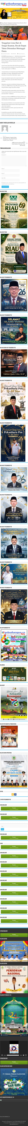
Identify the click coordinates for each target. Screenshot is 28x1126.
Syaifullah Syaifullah (6, 53)
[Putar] (2, 1055)
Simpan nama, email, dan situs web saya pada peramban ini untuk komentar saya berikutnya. (14, 183)
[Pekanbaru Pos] (14, 4)
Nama (3, 168)
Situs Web (3, 178)
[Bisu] (23, 1055)
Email (3, 173)
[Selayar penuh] (26, 1055)
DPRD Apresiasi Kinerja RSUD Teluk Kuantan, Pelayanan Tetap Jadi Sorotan (18, 143)
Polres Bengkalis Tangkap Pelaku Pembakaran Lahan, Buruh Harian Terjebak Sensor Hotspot (10, 138)
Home (2, 22)
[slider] (13, 1055)
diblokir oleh (14, 808)
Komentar (4, 154)
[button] (14, 1049)
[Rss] (13, 794)
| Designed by (9, 1121)
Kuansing (23, 53)
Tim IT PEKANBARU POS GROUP (19, 1121)
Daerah (5, 22)
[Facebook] (15, 794)
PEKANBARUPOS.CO (14, 1124)
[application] (14, 1049)
